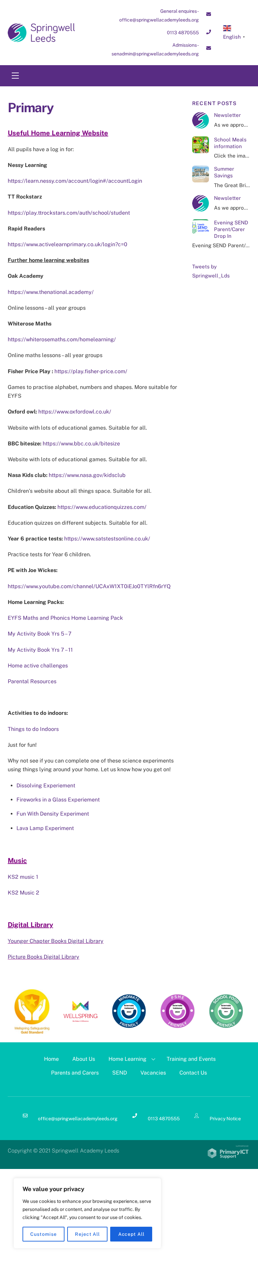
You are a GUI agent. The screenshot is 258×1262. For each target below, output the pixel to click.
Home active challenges (38, 665)
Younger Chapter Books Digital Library (55, 941)
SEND (119, 1073)
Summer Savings (224, 172)
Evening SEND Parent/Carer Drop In (231, 229)
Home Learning (127, 1059)
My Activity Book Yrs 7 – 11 (40, 650)
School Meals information (230, 143)
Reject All (87, 1234)
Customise (43, 1234)
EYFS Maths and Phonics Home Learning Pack (65, 618)
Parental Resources (32, 681)
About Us (83, 1059)
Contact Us (193, 1073)
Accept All (131, 1234)
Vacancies (153, 1073)
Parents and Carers (75, 1073)
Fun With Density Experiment (52, 814)
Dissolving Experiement (45, 785)
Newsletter (227, 115)
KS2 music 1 (23, 877)
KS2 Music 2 (23, 892)
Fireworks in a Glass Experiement (58, 799)
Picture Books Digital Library (43, 957)
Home (51, 1059)
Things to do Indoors (33, 729)
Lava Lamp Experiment (45, 828)
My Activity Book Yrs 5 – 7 (40, 633)
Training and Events (191, 1059)
